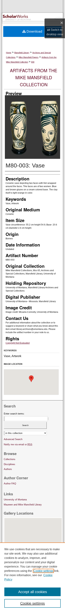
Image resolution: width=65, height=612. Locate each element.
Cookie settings (43, 570)
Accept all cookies (32, 592)
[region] (32, 577)
